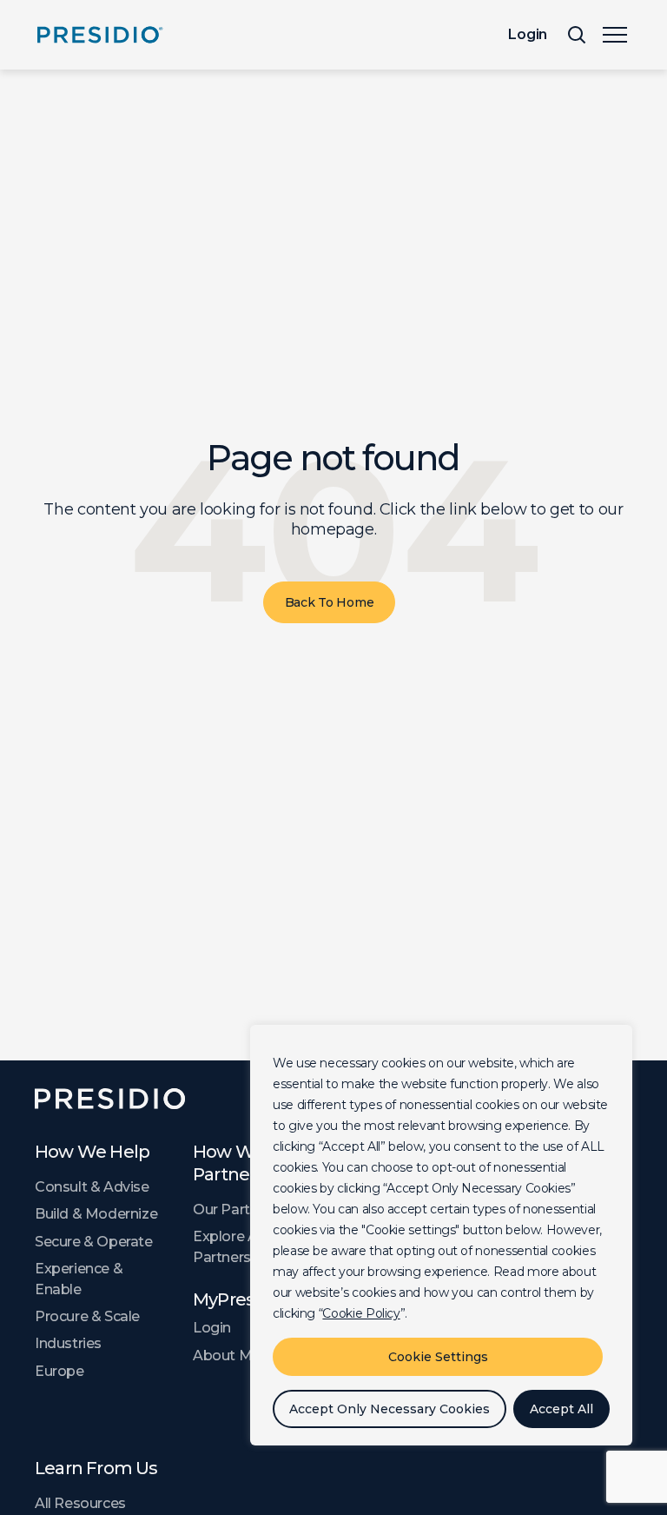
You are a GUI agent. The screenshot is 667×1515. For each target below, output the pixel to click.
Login (527, 34)
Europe (59, 1371)
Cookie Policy (361, 1313)
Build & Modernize (96, 1214)
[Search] (576, 34)
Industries (68, 1343)
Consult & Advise (92, 1187)
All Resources (80, 1503)
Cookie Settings (438, 1357)
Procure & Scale (87, 1316)
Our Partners (236, 1209)
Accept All (561, 1409)
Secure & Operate (94, 1241)
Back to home (329, 602)
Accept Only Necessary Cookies (389, 1409)
